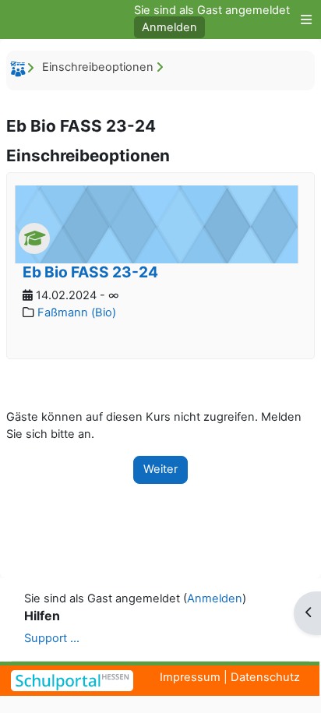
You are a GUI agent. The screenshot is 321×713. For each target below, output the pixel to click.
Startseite (20, 71)
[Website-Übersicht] (302, 19)
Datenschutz (265, 677)
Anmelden (169, 27)
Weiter (160, 469)
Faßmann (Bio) (76, 312)
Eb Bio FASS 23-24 (90, 272)
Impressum (190, 677)
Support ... (51, 638)
